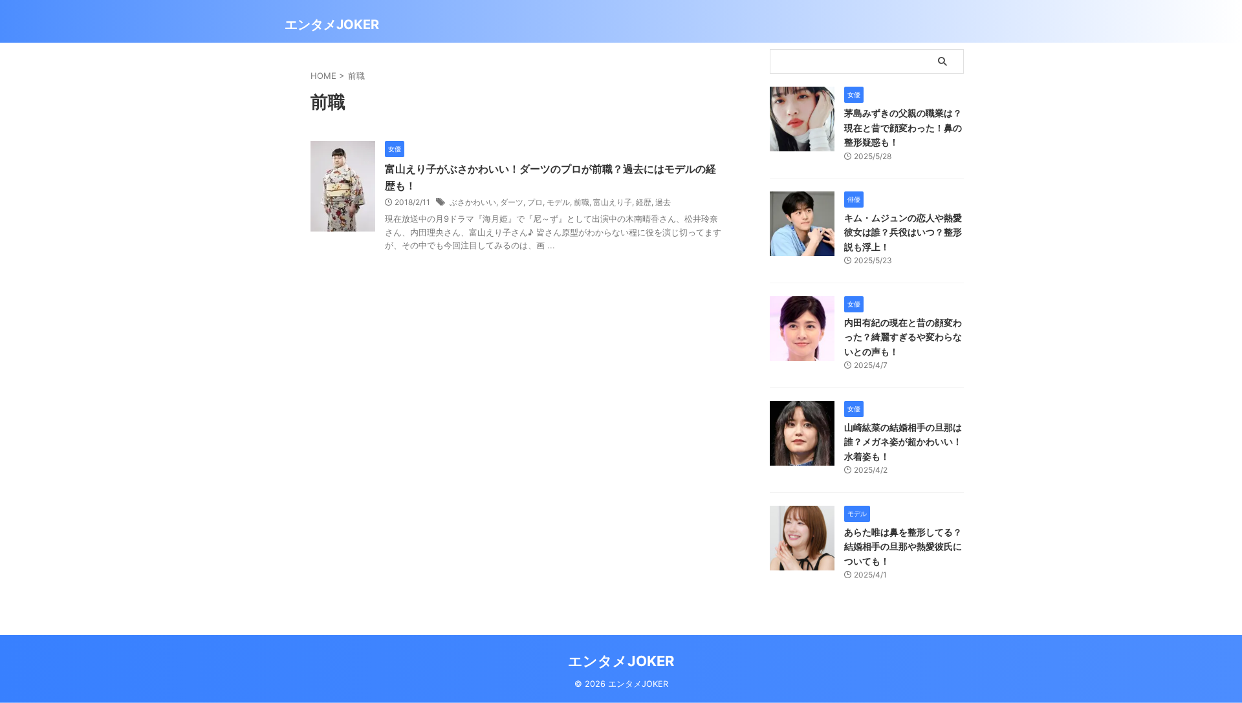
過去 (663, 202)
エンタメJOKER (332, 24)
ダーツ (511, 202)
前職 (581, 202)
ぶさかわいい (473, 202)
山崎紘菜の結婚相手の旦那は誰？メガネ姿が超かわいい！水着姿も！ (903, 442)
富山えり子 (612, 202)
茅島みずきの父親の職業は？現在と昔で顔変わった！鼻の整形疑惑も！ (903, 127)
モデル (558, 202)
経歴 (643, 202)
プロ (535, 202)
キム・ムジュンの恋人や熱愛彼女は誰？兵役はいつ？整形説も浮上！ (903, 232)
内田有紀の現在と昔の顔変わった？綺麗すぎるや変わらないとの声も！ (903, 337)
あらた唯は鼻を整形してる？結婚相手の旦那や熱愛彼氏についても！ (903, 546)
